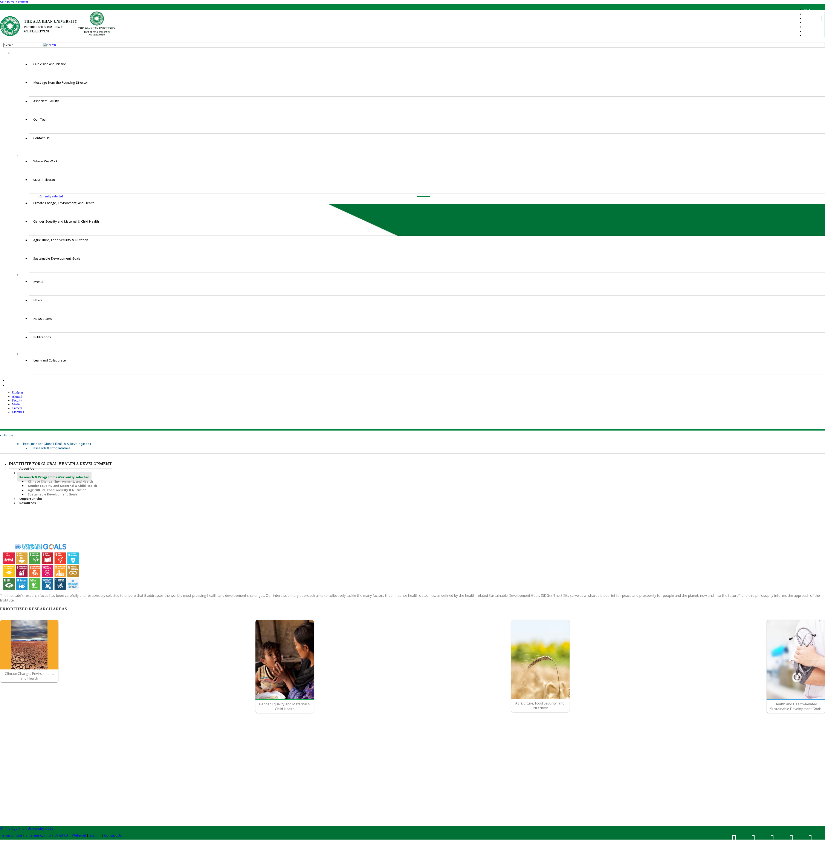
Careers (809, 31)
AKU (806, 9)
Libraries (809, 35)
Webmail (79, 835)
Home (8, 435)
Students (809, 14)
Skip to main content (14, 2)
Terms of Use (11, 835)
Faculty (808, 22)
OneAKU (61, 835)
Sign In (95, 835)
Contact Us (113, 835)
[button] (49, 45)
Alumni (808, 18)
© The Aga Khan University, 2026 (26, 828)
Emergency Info (38, 835)
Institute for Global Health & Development (57, 443)
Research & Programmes (50, 448)
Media (807, 27)
